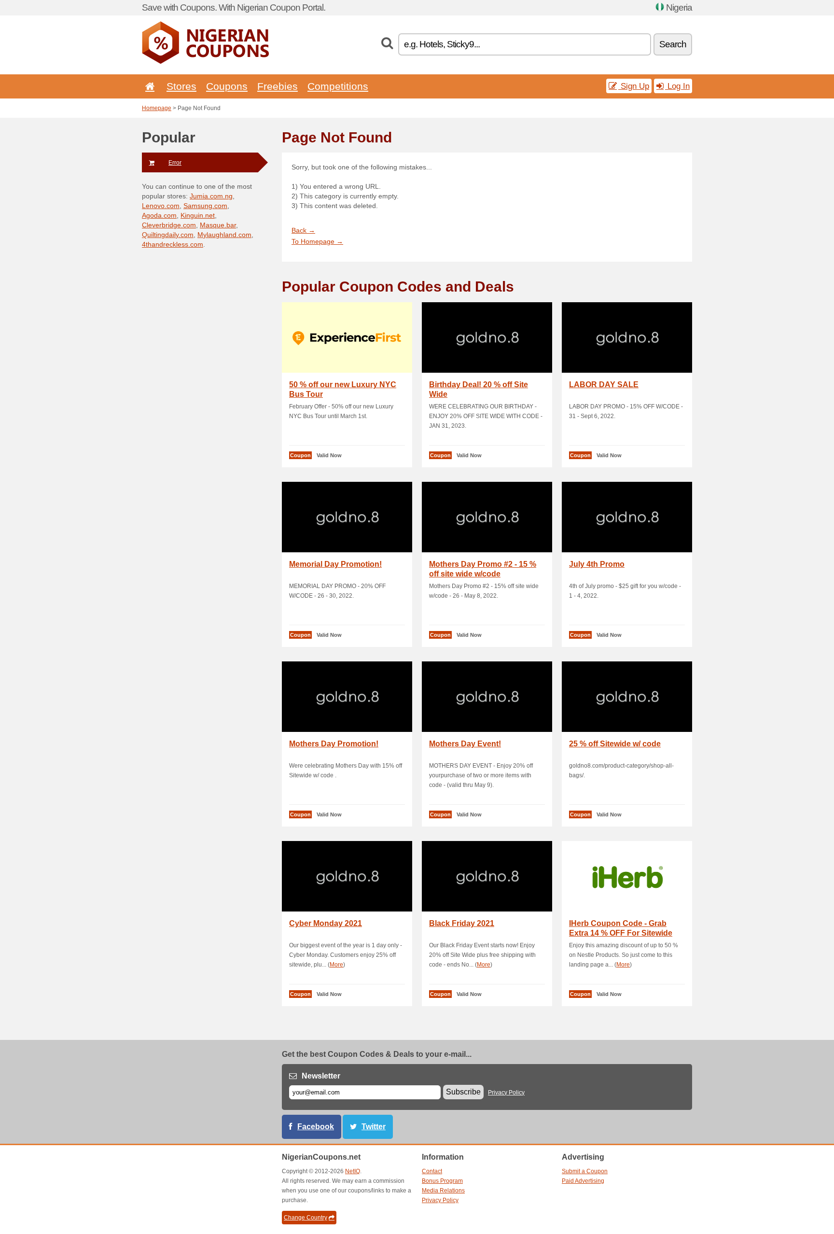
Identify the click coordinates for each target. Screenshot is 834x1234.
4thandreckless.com (172, 244)
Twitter (373, 1126)
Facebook (315, 1126)
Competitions (337, 86)
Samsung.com (205, 206)
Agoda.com (159, 215)
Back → (303, 230)
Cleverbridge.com (169, 225)
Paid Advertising (583, 1181)
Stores (181, 86)
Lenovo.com (161, 206)
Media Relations (443, 1190)
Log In (677, 86)
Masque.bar (218, 225)
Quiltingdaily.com (168, 234)
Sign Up (633, 86)
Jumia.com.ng (211, 196)
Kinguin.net (198, 215)
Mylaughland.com (224, 234)
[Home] (148, 86)
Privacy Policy (506, 1092)
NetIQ (352, 1171)
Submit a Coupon (585, 1171)
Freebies (277, 86)
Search (672, 44)
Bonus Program (442, 1181)
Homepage (156, 108)
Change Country (305, 1217)
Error (174, 162)
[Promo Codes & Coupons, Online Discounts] (205, 61)
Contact (432, 1171)
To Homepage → (317, 241)
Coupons (227, 86)
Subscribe (463, 1092)
